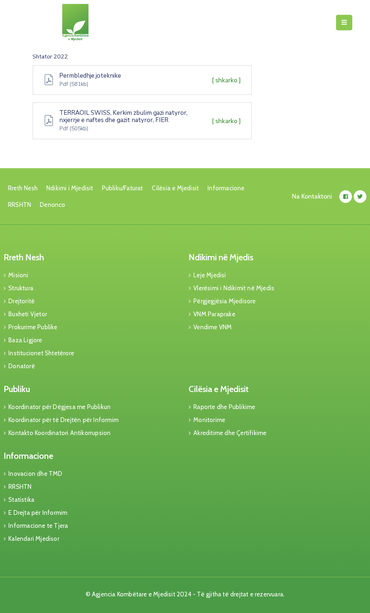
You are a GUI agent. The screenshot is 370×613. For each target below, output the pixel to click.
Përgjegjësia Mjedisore (224, 301)
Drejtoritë (21, 301)
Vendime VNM (212, 327)
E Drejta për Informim (37, 512)
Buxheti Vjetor (27, 314)
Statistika (21, 499)
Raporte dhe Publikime (224, 406)
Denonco (52, 204)
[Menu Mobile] (344, 22)
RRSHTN (19, 204)
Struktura (20, 288)
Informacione (225, 188)
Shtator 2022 (50, 57)
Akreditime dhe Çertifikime (229, 432)
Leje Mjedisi (209, 275)
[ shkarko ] (226, 80)
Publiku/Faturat (122, 188)
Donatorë (21, 366)
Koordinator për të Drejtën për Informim (63, 419)
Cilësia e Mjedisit (175, 188)
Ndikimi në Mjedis (221, 257)
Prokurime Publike (32, 327)
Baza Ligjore (25, 340)
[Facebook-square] (345, 196)
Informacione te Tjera (38, 525)
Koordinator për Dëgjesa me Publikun (59, 406)
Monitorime (209, 419)
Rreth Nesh (23, 188)
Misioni (18, 275)
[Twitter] (360, 196)
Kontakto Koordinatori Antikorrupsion (59, 432)
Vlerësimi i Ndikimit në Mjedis (233, 288)
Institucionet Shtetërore (41, 353)
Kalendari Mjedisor (33, 538)
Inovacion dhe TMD (35, 473)
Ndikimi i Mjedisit (69, 188)
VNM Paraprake (214, 314)
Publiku (17, 389)
